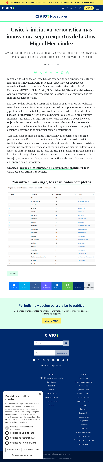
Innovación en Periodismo (26, 162)
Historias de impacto (83, 382)
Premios (83, 409)
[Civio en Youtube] (58, 360)
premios (12, 273)
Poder (51, 405)
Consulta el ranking (28, 182)
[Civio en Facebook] (38, 360)
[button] (22, 455)
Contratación (51, 393)
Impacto (83, 405)
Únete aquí (83, 444)
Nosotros (84, 378)
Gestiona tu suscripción (84, 440)
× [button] (40, 394)
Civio (45, 65)
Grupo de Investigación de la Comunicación (46, 168)
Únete (89, 8)
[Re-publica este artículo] (67, 72)
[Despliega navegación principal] (98, 8)
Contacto (84, 428)
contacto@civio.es (53, 365)
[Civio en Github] (62, 360)
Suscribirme (62, 353)
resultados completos (73, 182)
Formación (83, 413)
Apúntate (68, 8)
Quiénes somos (83, 389)
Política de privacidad (49, 459)
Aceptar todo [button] (13, 449)
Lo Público (51, 382)
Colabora (84, 424)
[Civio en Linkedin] (53, 360)
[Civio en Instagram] (43, 360)
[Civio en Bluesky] (34, 360)
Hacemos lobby (83, 401)
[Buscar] (80, 8)
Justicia (51, 389)
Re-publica (83, 421)
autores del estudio (51, 150)
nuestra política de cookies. (16, 422)
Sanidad (51, 386)
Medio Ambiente (51, 397)
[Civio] (8, 8)
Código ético (83, 417)
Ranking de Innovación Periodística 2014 (30, 82)
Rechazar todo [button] (31, 449)
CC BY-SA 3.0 (65, 454)
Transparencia (51, 401)
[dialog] (23, 425)
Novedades (83, 386)
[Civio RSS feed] (67, 360)
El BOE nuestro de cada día (51, 378)
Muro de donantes (83, 432)
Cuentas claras (83, 393)
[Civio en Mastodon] (48, 360)
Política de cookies (65, 459)
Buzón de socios (84, 436)
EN (76, 8)
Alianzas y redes (83, 397)
